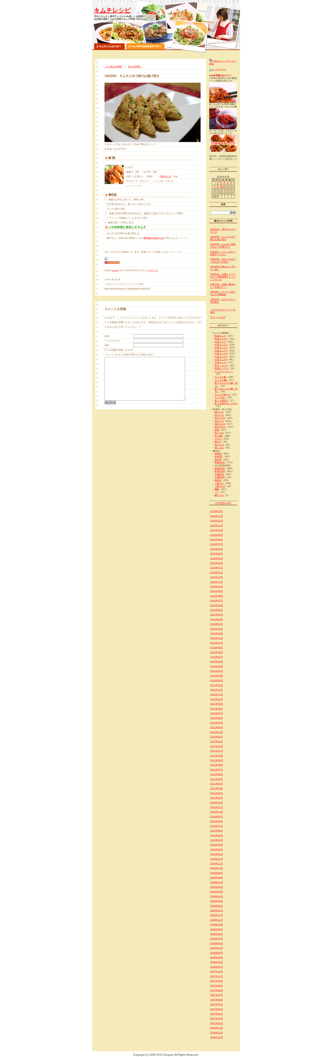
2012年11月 (216, 694)
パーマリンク (152, 270)
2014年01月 (216, 629)
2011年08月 (216, 765)
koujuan (115, 270)
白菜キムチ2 (221, 347)
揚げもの (219, 412)
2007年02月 (216, 1018)
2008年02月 (216, 962)
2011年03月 (216, 788)
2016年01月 (216, 516)
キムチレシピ (112, 10)
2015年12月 (216, 520)
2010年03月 (216, 844)
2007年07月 (216, 995)
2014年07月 (216, 600)
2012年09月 (216, 704)
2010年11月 (216, 807)
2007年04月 (216, 1009)
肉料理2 (219, 456)
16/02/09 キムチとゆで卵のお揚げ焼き (223, 238)
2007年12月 (216, 971)
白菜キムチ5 (221, 356)
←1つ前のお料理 (113, 66)
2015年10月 (216, 530)
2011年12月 (216, 746)
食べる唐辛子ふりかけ (226, 403)
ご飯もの (219, 483)
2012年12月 (216, 690)
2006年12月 (216, 1028)
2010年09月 (216, 816)
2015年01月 (216, 572)
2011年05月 (216, 779)
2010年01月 (216, 854)
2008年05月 (216, 948)
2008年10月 (216, 924)
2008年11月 (216, 920)
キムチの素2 (221, 380)
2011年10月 (216, 755)
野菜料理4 (220, 471)
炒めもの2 (220, 424)
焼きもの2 (220, 418)
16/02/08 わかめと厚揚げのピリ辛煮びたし (223, 245)
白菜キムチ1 (221, 344)
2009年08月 (216, 877)
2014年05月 (216, 610)
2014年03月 (216, 619)
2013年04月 (216, 671)
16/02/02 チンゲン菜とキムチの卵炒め (223, 293)
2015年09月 (216, 535)
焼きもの (219, 415)
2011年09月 (216, 760)
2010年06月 (216, 830)
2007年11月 (216, 976)
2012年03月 (216, 732)
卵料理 (218, 480)
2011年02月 (216, 793)
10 (223, 186)
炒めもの (219, 421)
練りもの (219, 495)
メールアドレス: (113, 340)
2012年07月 (216, 713)
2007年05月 (216, 1004)
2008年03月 (216, 957)
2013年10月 (216, 643)
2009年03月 (216, 901)
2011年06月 (216, 774)
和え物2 (219, 436)
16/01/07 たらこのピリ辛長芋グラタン (223, 253)
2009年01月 (216, 910)
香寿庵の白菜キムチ (154, 238)
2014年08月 (216, 596)
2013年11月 (216, 638)
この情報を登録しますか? (120, 350)
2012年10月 (216, 699)
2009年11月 (216, 863)
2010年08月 (216, 821)
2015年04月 (216, 558)
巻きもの (219, 444)
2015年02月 (216, 567)
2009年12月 (216, 859)
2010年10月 (216, 812)
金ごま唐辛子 (221, 400)
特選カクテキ (221, 368)
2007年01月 (216, 1023)
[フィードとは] (217, 317)
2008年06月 (216, 943)
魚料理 (218, 459)
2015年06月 (216, 549)
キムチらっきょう (224, 371)
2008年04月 (216, 953)
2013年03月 (216, 676)
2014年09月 (216, 591)
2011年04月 (216, 783)
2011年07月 (216, 769)
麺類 (217, 489)
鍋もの (218, 441)
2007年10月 (216, 981)
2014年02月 (216, 624)
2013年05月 (216, 666)
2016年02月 (216, 511)
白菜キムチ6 (221, 359)
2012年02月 (216, 737)
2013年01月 (216, 685)
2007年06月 (216, 1000)
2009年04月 (216, 896)
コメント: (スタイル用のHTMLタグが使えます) (129, 354)
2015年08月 (216, 539)
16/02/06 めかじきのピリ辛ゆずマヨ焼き (223, 260)
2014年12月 (216, 577)
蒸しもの (219, 447)
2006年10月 (216, 1037)
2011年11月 (216, 751)
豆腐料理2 (220, 477)
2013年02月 (216, 680)
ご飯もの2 (220, 486)
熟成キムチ (220, 336)
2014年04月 (216, 614)
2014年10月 (216, 586)
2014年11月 (216, 582)
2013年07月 (216, 657)
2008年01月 (216, 967)
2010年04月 (216, 840)
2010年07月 (216, 826)
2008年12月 (216, 915)
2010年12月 (216, 802)
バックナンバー (223, 503)
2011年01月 (216, 798)
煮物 (217, 430)
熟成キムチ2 (221, 338)
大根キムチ (220, 362)
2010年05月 (216, 835)
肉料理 (218, 453)
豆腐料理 (219, 474)
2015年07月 (216, 544)
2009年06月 (216, 887)
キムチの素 (220, 377)
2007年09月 (216, 985)
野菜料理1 (220, 462)
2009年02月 (216, 906)
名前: (107, 336)
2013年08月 (216, 652)
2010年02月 (216, 849)
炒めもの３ (220, 427)
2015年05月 (216, 553)
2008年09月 (216, 929)
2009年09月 (216, 873)
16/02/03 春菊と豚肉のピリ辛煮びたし (223, 285)
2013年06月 (216, 661)
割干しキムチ (221, 365)
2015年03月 (216, 563)
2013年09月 (216, 647)
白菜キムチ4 (221, 353)
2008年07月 (216, 938)
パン (217, 492)
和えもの (219, 433)
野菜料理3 (220, 468)
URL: (107, 345)
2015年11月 (216, 525)
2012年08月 (216, 708)
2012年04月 (216, 727)
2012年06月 (216, 718)
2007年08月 (216, 990)
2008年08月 (216, 934)
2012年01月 (216, 741)
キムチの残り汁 (223, 394)
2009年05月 (216, 891)
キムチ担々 (220, 397)
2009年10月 (216, 868)
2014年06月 (216, 605)
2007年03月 (216, 1014)
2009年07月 (216, 882)
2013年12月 (216, 633)
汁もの (218, 438)
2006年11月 (216, 1032)
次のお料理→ (135, 66)
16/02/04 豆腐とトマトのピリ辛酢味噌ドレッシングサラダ (223, 277)
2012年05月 (216, 722)
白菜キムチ (165, 176)
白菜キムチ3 (221, 350)
